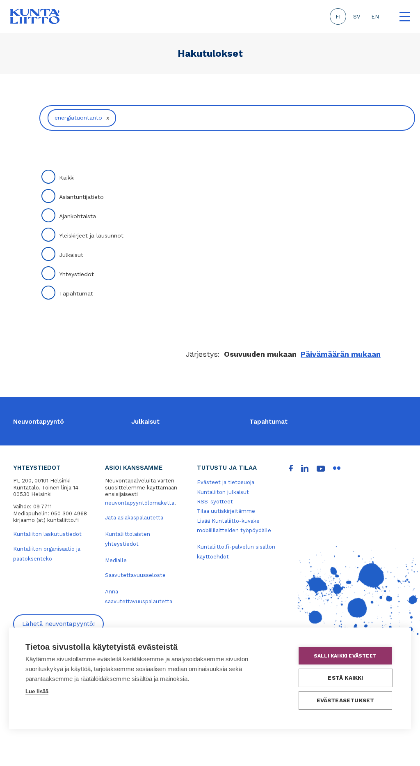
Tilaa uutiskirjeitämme (226, 511)
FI (338, 17)
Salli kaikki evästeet (345, 656)
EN (375, 17)
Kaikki (67, 177)
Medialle (116, 560)
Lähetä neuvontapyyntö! (58, 624)
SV (356, 17)
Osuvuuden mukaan (260, 354)
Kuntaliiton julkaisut (223, 492)
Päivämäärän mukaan (341, 354)
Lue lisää (36, 691)
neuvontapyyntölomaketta (139, 503)
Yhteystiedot (76, 274)
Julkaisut (71, 254)
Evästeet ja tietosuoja (225, 482)
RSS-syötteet (215, 501)
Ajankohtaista (77, 216)
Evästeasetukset (345, 700)
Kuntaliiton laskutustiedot (47, 534)
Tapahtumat (76, 293)
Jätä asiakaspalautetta (134, 518)
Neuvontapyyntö (38, 421)
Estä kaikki (345, 677)
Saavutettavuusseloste (135, 575)
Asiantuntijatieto (81, 197)
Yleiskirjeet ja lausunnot (91, 235)
